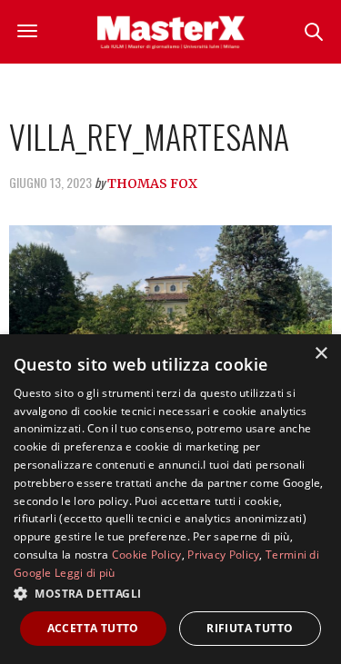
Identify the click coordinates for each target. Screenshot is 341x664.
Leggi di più (85, 572)
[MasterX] (170, 32)
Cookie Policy (147, 554)
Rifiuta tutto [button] (249, 628)
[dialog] (170, 499)
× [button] (320, 354)
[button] (170, 593)
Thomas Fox (152, 183)
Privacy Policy (223, 554)
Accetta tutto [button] (93, 628)
